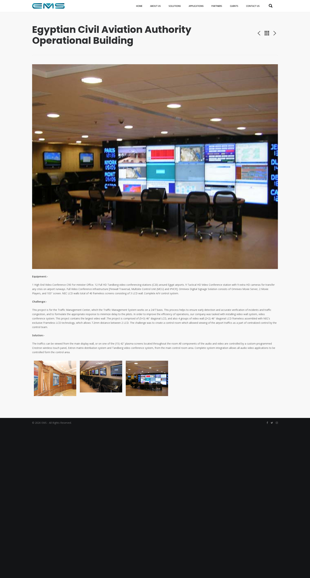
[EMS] (48, 6)
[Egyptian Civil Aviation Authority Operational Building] (155, 166)
